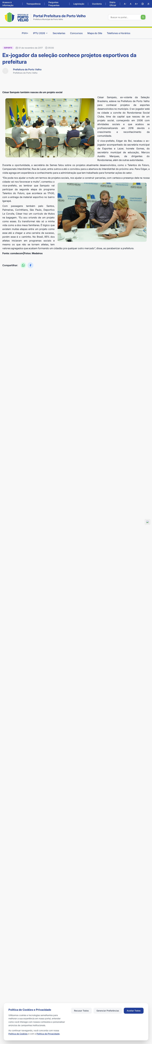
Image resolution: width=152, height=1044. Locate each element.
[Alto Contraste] (142, 4)
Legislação (78, 4)
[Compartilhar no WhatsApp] (23, 265)
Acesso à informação (7, 4)
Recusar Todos (81, 1010)
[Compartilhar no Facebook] (30, 265)
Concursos (76, 33)
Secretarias (59, 33)
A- (125, 4)
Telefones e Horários (118, 33)
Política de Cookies (18, 1033)
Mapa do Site (94, 33)
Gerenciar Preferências (107, 1010)
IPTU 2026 (39, 33)
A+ (136, 4)
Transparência (33, 4)
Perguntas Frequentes (54, 4)
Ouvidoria (97, 4)
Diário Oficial (113, 4)
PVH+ (25, 33)
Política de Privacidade (48, 1033)
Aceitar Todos (134, 1010)
